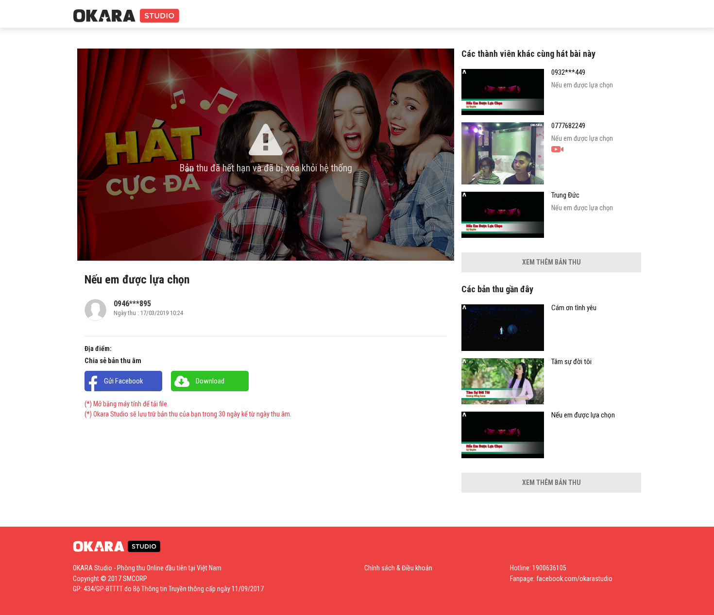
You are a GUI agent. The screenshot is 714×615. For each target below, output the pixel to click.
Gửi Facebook (123, 381)
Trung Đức (565, 195)
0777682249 (568, 126)
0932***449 (568, 72)
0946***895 (132, 303)
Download (210, 381)
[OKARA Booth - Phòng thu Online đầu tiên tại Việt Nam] (126, 16)
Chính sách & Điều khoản (398, 568)
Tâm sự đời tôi (571, 362)
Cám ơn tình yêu (573, 308)
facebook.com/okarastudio (574, 578)
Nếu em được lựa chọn (583, 415)
